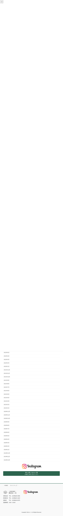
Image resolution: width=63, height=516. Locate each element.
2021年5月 (6, 394)
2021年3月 (6, 401)
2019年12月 (7, 453)
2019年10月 (7, 460)
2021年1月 (6, 408)
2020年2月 (6, 446)
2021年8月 (6, 383)
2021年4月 (6, 397)
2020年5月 (6, 435)
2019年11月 (7, 456)
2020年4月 (6, 439)
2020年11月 (7, 415)
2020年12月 (7, 411)
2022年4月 (6, 356)
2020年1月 (6, 449)
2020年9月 (6, 422)
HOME (6, 485)
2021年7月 (6, 387)
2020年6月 (6, 432)
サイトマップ (13, 485)
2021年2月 (6, 404)
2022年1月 (6, 366)
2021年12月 (7, 370)
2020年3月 (6, 442)
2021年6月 (6, 390)
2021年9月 (6, 380)
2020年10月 (7, 418)
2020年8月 (6, 425)
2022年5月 (6, 352)
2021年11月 (7, 373)
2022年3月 (6, 359)
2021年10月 (7, 376)
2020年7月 (6, 428)
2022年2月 (6, 363)
